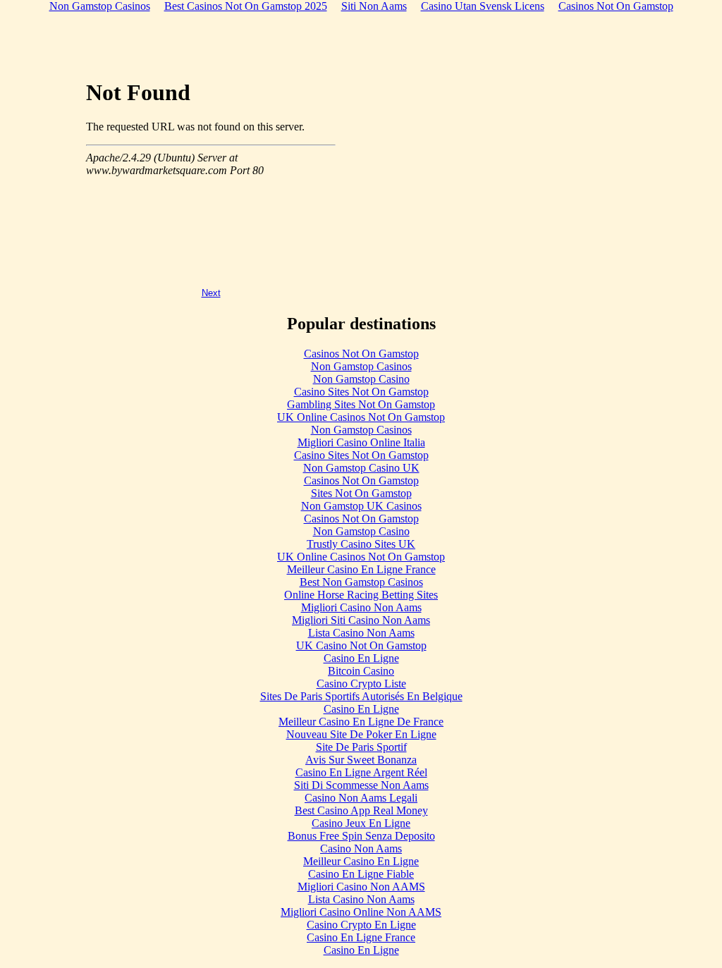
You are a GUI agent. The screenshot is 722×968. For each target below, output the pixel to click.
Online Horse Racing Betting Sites (361, 595)
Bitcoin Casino (361, 671)
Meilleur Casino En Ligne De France (361, 722)
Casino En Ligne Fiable (361, 874)
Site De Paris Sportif (361, 747)
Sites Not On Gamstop (361, 493)
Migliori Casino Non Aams (361, 607)
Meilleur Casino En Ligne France (361, 569)
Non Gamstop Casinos (361, 366)
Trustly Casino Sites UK (361, 544)
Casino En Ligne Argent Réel (361, 772)
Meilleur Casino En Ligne (361, 861)
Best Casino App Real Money (361, 810)
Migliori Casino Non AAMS (361, 887)
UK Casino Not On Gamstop (361, 645)
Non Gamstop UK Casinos (361, 506)
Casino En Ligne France (361, 937)
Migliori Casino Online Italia (361, 442)
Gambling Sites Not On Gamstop (361, 404)
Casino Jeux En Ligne (361, 823)
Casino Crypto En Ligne (361, 925)
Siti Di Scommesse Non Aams (361, 785)
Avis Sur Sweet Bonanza (361, 760)
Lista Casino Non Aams (361, 633)
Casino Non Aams (361, 848)
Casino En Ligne (361, 658)
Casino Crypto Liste (361, 684)
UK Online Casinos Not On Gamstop (361, 417)
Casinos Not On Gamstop (361, 354)
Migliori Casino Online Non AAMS (361, 912)
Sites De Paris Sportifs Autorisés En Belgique (361, 696)
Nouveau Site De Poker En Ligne (361, 734)
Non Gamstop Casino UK (361, 468)
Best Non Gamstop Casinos (361, 582)
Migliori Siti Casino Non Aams (361, 620)
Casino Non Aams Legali (361, 798)
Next (211, 293)
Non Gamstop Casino (361, 379)
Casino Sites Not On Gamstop (361, 392)
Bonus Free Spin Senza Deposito (361, 836)
